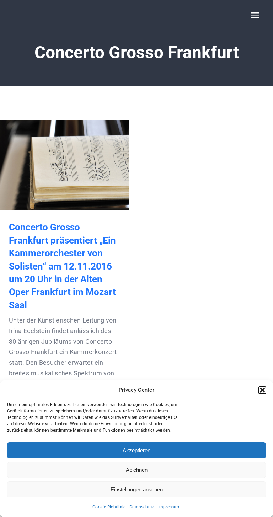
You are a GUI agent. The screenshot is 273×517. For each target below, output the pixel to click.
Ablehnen (137, 470)
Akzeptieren (136, 450)
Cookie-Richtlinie (109, 507)
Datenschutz (142, 507)
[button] (262, 390)
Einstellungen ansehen (137, 489)
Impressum (169, 507)
